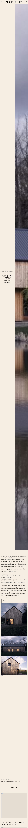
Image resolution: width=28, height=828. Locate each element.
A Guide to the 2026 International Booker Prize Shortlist (12, 823)
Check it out (6, 600)
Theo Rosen (4, 271)
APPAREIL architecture (15, 781)
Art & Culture (3, 820)
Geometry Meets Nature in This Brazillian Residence (13, 582)
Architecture (9, 271)
